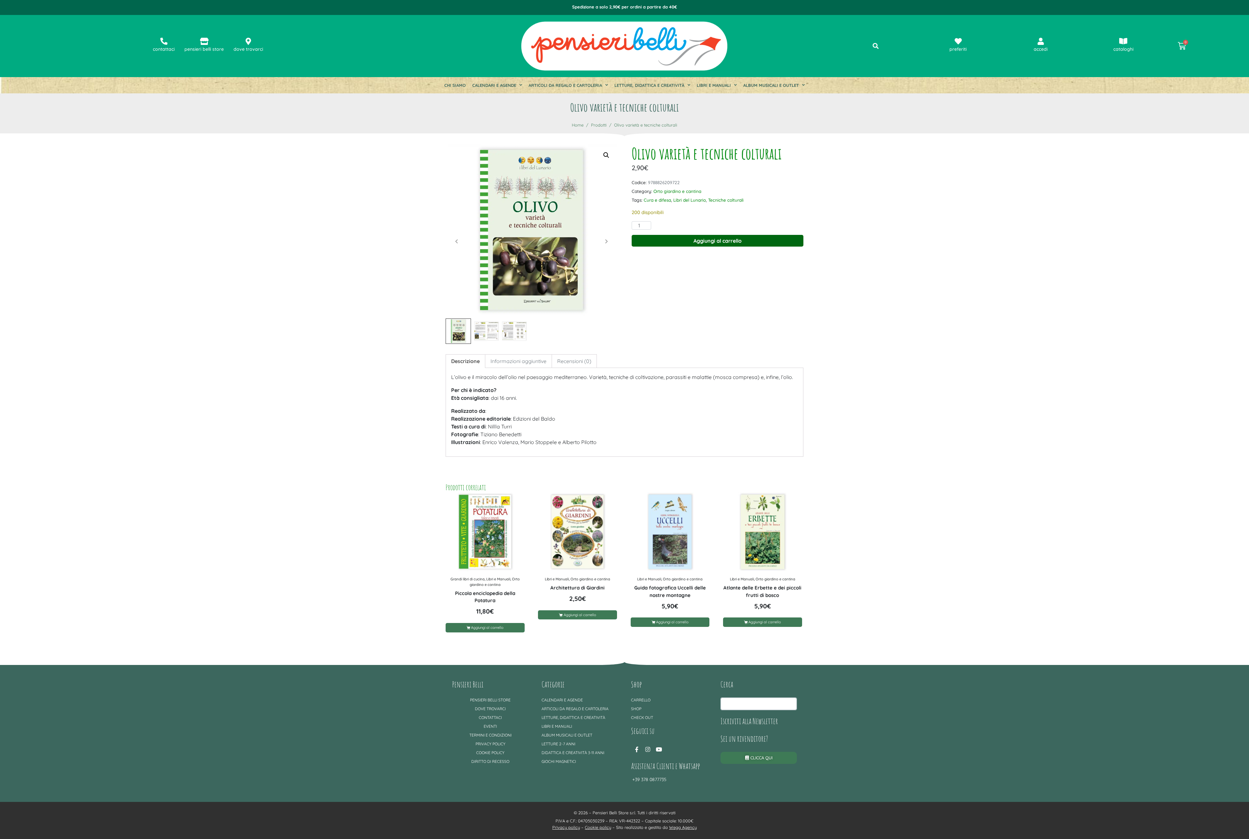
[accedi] (1040, 41)
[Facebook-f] (636, 749)
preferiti (958, 49)
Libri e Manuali (714, 85)
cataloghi (1123, 49)
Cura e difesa (657, 200)
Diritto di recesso (490, 761)
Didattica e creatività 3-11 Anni (573, 752)
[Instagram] (647, 749)
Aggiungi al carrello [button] (487, 627)
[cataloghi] (1123, 41)
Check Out (642, 717)
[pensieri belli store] (204, 41)
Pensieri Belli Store (490, 699)
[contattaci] (164, 41)
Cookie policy (490, 752)
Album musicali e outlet (771, 85)
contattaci (164, 49)
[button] (606, 155)
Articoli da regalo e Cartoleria (565, 85)
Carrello (641, 699)
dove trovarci (248, 49)
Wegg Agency (683, 827)
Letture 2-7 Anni (558, 743)
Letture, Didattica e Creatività (649, 85)
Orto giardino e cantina (677, 191)
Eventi (490, 726)
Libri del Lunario (689, 200)
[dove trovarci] (248, 41)
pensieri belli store (204, 49)
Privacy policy (490, 743)
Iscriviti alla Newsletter (749, 721)
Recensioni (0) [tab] (574, 361)
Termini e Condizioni (490, 735)
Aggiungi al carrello (717, 240)
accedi (1041, 49)
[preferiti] (958, 41)
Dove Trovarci (490, 708)
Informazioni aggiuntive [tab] (518, 361)
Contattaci (490, 717)
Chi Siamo (455, 85)
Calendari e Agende (494, 85)
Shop (636, 708)
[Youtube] (658, 749)
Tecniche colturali (726, 200)
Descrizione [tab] (465, 361)
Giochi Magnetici (559, 761)
